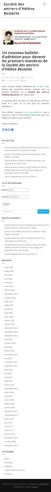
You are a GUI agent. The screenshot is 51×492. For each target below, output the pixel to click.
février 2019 (10, 434)
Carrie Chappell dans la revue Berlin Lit (21, 176)
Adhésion (28, 77)
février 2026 (10, 290)
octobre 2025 (10, 298)
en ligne (40, 86)
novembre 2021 (11, 362)
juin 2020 (8, 396)
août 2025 (9, 301)
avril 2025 (9, 313)
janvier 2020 (10, 407)
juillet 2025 (9, 305)
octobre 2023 (10, 343)
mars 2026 (9, 286)
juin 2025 (8, 309)
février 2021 (10, 385)
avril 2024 (9, 339)
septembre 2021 (11, 366)
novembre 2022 (11, 354)
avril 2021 (9, 381)
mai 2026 (8, 279)
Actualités (9, 462)
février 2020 (10, 404)
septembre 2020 (11, 388)
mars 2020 (9, 400)
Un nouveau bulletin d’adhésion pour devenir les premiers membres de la (24, 61)
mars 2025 (9, 317)
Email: (4, 197)
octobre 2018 (10, 441)
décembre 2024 (11, 328)
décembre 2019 (11, 411)
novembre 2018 (11, 438)
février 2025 (10, 320)
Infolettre (8, 474)
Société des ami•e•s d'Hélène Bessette (19, 9)
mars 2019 (9, 430)
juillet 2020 (9, 392)
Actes (7, 458)
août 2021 (9, 369)
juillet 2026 (9, 271)
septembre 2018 (11, 445)
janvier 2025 (10, 324)
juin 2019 (8, 423)
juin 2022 (8, 358)
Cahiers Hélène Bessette (15, 470)
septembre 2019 (11, 415)
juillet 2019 (9, 419)
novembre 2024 (11, 332)
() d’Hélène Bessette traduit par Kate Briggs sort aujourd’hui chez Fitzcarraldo (26, 170)
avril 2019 (9, 426)
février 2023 (10, 351)
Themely (34, 487)
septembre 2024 (11, 335)
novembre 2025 (11, 294)
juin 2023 (8, 347)
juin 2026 (8, 275)
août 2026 (9, 267)
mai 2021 (8, 377)
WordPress (44, 484)
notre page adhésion (33, 112)
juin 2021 (8, 373)
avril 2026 (9, 282)
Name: (5, 190)
